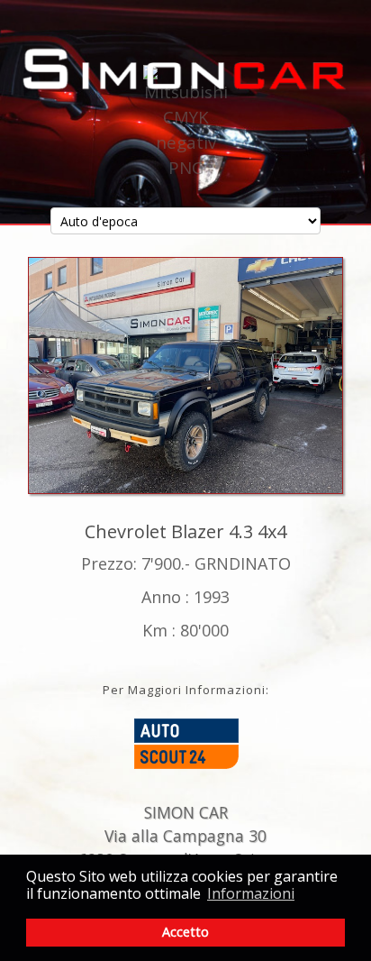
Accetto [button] (185, 931)
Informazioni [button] (250, 893)
